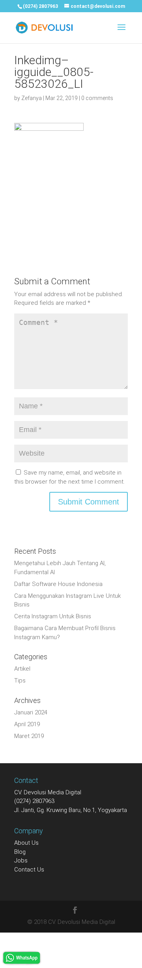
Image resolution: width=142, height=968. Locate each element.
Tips (20, 680)
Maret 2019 (29, 736)
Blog (20, 851)
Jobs (21, 860)
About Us (26, 842)
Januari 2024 (30, 712)
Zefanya (31, 98)
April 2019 (27, 724)
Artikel (22, 668)
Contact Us (29, 869)
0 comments (97, 98)
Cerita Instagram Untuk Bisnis (52, 616)
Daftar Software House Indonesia (58, 584)
